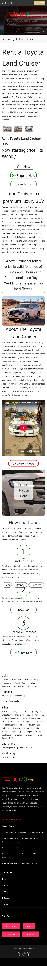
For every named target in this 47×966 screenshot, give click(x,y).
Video (6, 904)
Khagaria (27, 721)
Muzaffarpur (34, 724)
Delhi (5, 676)
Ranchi (34, 747)
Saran (38, 731)
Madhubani (10, 724)
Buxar (27, 714)
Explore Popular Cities (11, 819)
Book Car (11, 926)
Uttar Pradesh (10, 701)
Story (6, 892)
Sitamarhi (30, 735)
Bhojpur (18, 714)
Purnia (36, 728)
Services (10, 934)
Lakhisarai (39, 721)
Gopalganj (35, 718)
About (6, 885)
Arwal (4, 711)
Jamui (4, 721)
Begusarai (38, 711)
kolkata (5, 757)
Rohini (32, 683)
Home (6, 879)
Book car (40, 3)
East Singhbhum (9, 747)
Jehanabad (14, 721)
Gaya (25, 718)
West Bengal (9, 753)
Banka (27, 711)
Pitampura (6, 683)
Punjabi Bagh (20, 683)
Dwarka (5, 679)
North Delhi (30, 679)
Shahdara (6, 686)
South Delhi (19, 686)
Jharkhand (8, 744)
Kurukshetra (17, 695)
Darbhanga (39, 714)
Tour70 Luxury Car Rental (21, 22)
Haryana (7, 692)
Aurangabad (16, 711)
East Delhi (16, 679)
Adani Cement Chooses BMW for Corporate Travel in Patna (24, 832)
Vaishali (15, 738)
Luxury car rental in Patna (12, 848)
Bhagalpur (6, 714)
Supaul (5, 738)
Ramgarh (23, 747)
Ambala (5, 695)
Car (29, 926)
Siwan (40, 735)
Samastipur (27, 731)
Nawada (16, 728)
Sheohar (18, 735)
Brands (30, 934)
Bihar (5, 708)
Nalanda (5, 728)
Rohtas (5, 731)
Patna (26, 728)
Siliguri (15, 757)
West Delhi (32, 686)
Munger (22, 724)
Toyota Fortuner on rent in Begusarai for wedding (21, 863)
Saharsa (15, 731)
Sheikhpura (6, 735)
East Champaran (12, 718)
